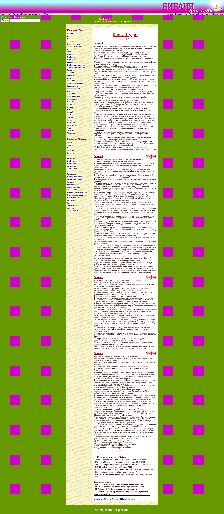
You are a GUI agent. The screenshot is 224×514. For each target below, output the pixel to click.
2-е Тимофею (73, 200)
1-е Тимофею (73, 197)
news (9, 14)
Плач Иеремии (73, 96)
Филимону (72, 205)
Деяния (70, 153)
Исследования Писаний (186, 14)
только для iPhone (134, 472)
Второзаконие (73, 44)
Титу (69, 203)
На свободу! (218, 14)
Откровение (72, 210)
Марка (70, 145)
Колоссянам (72, 189)
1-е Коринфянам (74, 176)
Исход (70, 36)
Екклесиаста (72, 86)
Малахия (71, 133)
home (3, 14)
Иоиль (70, 107)
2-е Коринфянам (74, 179)
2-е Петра (71, 161)
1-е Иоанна (72, 163)
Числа (70, 41)
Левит (69, 38)
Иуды (69, 171)
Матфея (70, 142)
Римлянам (71, 174)
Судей (70, 49)
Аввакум (71, 122)
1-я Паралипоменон (76, 65)
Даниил (70, 101)
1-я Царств (72, 54)
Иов (69, 78)
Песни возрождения (30, 14)
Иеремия (71, 93)
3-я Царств (72, 59)
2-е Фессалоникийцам (77, 195)
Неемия (70, 72)
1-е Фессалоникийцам (77, 192)
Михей (70, 117)
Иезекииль (72, 99)
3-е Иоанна (72, 169)
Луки (69, 148)
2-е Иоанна (72, 166)
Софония (71, 125)
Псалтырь (71, 80)
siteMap (44, 14)
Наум (69, 120)
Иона (69, 114)
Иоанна (70, 150)
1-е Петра (71, 158)
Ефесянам (71, 184)
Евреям (70, 208)
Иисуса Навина (74, 46)
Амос (69, 109)
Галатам (70, 182)
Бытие (70, 33)
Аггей (69, 128)
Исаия (69, 91)
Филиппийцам (73, 187)
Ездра (69, 70)
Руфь (69, 51)
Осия (69, 104)
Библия (16, 14)
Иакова (70, 155)
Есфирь (70, 75)
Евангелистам (204, 14)
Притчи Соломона (75, 83)
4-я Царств (72, 62)
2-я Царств (72, 57)
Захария (70, 130)
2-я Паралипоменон (76, 67)
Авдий (70, 112)
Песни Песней (73, 88)
